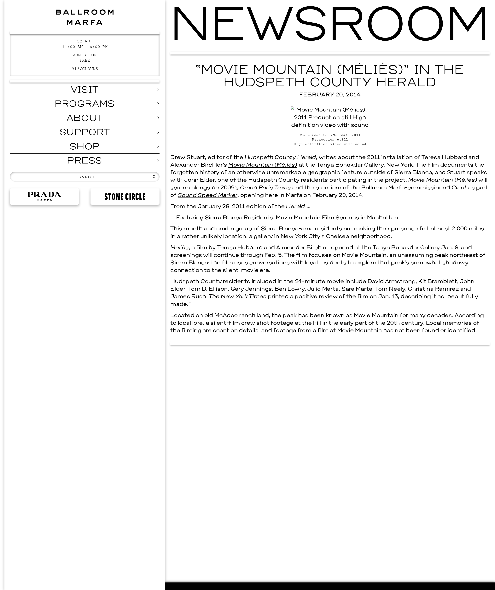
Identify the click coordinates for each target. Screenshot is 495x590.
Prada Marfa (44, 196)
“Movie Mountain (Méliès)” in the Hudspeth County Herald (330, 76)
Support (85, 132)
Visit (85, 90)
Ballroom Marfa (85, 17)
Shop (85, 147)
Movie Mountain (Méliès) (262, 165)
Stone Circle (125, 196)
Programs (85, 104)
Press (84, 161)
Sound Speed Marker (207, 195)
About (85, 118)
